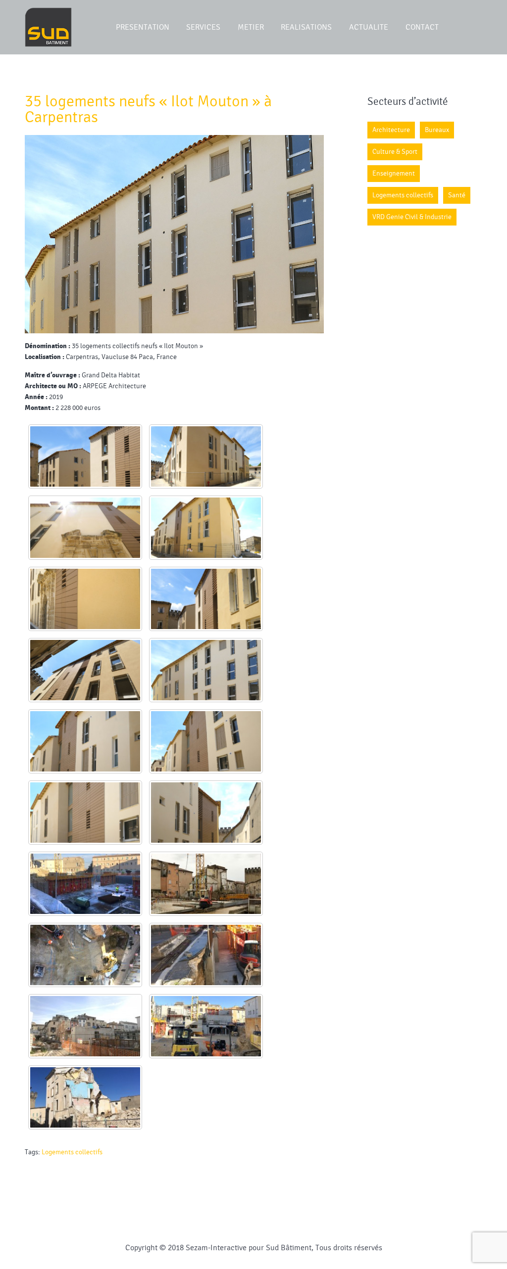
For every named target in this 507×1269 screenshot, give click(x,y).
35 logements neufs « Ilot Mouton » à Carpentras (148, 109)
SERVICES (203, 27)
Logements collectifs (72, 1152)
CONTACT (422, 27)
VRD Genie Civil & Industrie (412, 217)
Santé (456, 195)
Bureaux (437, 130)
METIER (251, 27)
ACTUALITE (368, 27)
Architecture (391, 130)
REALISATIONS (306, 27)
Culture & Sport (394, 152)
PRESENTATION (142, 27)
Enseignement (393, 174)
